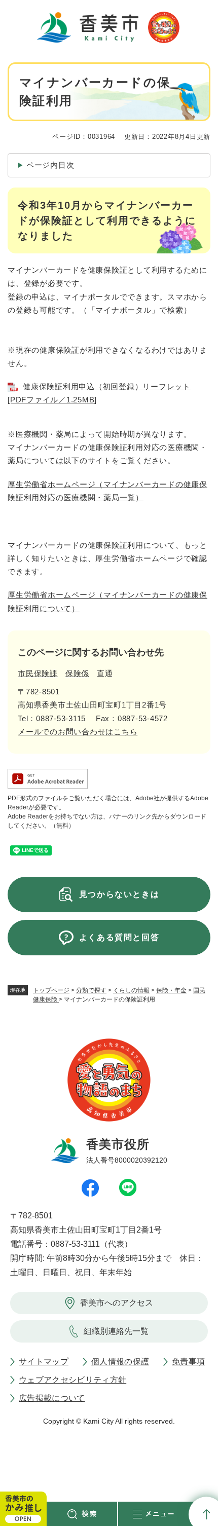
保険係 (77, 673)
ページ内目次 (50, 165)
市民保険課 (38, 673)
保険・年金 (171, 990)
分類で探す (91, 990)
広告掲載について (52, 1398)
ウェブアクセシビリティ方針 (72, 1379)
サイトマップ (43, 1361)
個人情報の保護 (120, 1361)
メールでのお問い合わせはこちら (77, 731)
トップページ (51, 990)
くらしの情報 (131, 990)
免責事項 (188, 1361)
